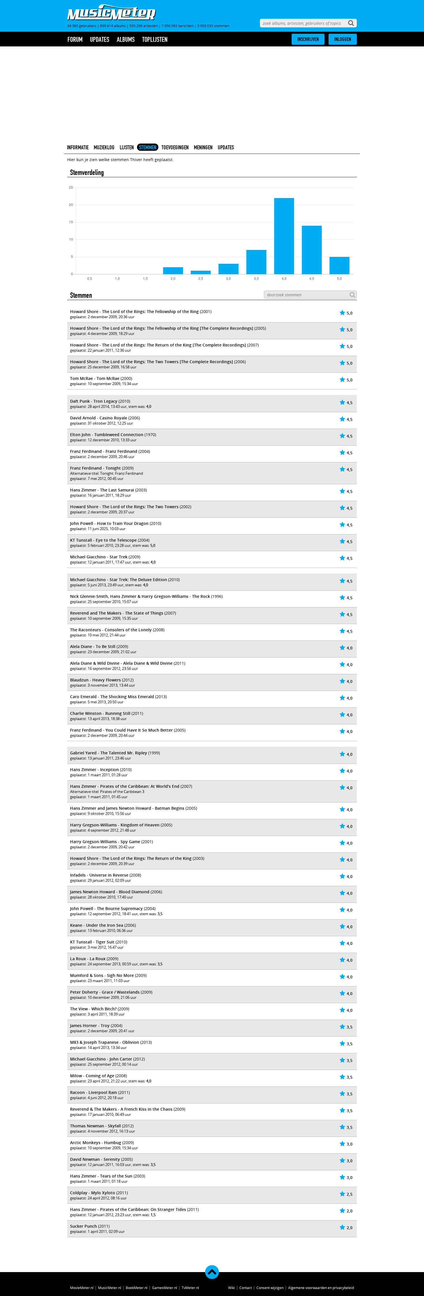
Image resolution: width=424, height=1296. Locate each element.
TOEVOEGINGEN (175, 147)
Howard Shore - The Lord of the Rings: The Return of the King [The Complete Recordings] (158, 345)
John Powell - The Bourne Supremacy (106, 908)
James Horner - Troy (90, 1025)
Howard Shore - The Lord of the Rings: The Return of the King (131, 858)
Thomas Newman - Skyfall (95, 1126)
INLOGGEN (342, 39)
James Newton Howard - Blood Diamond (109, 891)
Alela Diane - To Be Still (92, 646)
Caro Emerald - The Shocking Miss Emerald (112, 696)
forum (74, 39)
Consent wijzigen (270, 1287)
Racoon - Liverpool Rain (93, 1092)
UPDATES (226, 147)
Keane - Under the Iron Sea (96, 925)
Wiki (231, 1287)
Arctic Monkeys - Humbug (95, 1142)
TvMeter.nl (190, 1287)
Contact (245, 1287)
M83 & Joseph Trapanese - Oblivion (104, 1042)
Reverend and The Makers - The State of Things (116, 613)
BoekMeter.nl (136, 1287)
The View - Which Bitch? (93, 1008)
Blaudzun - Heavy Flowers (95, 680)
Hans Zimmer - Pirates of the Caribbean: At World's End (124, 786)
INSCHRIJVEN (308, 39)
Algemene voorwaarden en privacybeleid (321, 1287)
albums (126, 39)
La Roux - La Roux (88, 958)
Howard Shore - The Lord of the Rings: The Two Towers (124, 506)
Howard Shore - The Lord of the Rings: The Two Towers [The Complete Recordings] (151, 361)
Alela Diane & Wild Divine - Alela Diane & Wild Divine (121, 663)
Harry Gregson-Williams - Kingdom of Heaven (115, 825)
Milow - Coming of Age (92, 1075)
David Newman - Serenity (95, 1159)
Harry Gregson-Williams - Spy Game (105, 841)
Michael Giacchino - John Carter (101, 1059)
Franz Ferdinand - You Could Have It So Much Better (121, 730)
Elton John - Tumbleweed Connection (106, 434)
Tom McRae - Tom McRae (94, 378)
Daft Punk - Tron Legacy (93, 401)
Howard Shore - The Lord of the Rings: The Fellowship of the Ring (134, 311)
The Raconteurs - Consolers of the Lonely (111, 629)
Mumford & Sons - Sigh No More (102, 975)
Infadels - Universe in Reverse (99, 875)
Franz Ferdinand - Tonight (95, 468)
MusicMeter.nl (109, 1287)
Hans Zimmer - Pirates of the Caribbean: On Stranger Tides (128, 1209)
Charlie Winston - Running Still (100, 713)
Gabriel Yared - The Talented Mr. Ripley (108, 753)
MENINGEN (203, 147)
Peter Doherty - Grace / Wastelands (105, 992)
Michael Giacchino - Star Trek (98, 557)
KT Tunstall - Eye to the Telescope (103, 540)
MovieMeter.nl (81, 1287)
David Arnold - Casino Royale (98, 418)
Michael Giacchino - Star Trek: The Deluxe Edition (118, 579)
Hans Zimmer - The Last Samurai (102, 490)
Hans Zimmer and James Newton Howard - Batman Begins (127, 808)
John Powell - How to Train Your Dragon (109, 523)
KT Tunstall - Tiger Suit (92, 942)
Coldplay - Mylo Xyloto (92, 1192)
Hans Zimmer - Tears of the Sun (101, 1176)
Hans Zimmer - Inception (94, 769)
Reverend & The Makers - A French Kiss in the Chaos (121, 1109)
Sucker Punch (83, 1226)
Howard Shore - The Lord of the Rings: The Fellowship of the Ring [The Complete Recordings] (161, 328)
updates (99, 39)
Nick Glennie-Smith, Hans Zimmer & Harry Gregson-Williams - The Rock (140, 596)
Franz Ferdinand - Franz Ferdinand (103, 451)
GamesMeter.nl (164, 1287)
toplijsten (155, 39)
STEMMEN (147, 147)
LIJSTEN (127, 147)
